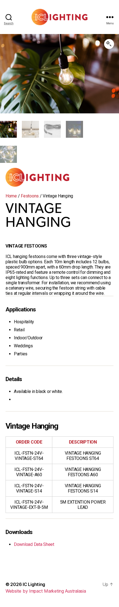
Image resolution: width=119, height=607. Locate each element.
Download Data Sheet (34, 544)
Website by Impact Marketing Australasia (46, 591)
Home (11, 196)
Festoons (30, 196)
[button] (109, 44)
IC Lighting (34, 584)
